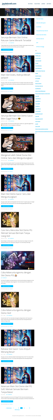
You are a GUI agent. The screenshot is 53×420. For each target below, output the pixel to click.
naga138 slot (38, 98)
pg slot (36, 63)
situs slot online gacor (41, 22)
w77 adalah (37, 78)
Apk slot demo (38, 83)
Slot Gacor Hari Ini (40, 38)
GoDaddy (39, 415)
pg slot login (38, 58)
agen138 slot (38, 108)
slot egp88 (37, 103)
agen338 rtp (37, 101)
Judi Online (49, 3)
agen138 (37, 96)
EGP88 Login (37, 55)
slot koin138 (37, 111)
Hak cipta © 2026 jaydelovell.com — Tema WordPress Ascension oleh (24, 415)
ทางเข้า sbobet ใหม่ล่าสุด (40, 70)
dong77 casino (38, 75)
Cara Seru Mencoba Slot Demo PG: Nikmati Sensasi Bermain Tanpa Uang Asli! (16, 233)
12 (24, 408)
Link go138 (37, 126)
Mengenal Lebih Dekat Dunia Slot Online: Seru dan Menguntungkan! (16, 156)
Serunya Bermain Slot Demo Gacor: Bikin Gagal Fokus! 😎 (17, 117)
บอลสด (36, 73)
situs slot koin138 (39, 118)
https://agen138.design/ (40, 91)
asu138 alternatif (39, 113)
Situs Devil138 (38, 60)
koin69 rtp (37, 106)
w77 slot (37, 81)
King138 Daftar (38, 65)
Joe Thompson (11, 42)
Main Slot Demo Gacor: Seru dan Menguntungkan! (16, 195)
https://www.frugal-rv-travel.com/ (42, 93)
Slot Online (30, 3)
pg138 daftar (38, 53)
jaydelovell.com (9, 3)
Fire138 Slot (38, 26)
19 (29, 408)
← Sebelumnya (8, 408)
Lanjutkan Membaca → (7, 49)
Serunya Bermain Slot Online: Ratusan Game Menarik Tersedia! (16, 39)
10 (18, 408)
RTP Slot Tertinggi (40, 46)
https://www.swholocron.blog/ (41, 129)
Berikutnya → (17, 409)
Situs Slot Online (39, 18)
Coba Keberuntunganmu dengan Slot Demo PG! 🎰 (16, 274)
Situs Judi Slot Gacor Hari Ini (42, 30)
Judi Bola (43, 3)
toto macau (37, 121)
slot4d (36, 123)
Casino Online (37, 3)
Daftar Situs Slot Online (41, 34)
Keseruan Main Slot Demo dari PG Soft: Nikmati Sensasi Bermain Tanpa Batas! (16, 389)
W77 (37, 42)
